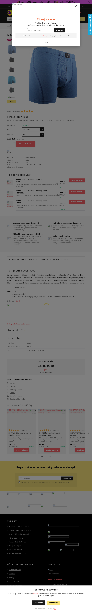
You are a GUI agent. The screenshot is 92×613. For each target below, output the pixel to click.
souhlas (35, 594)
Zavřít (46, 42)
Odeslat (59, 30)
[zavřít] (75, 6)
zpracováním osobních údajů (40, 36)
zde (55, 609)
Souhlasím (53, 602)
